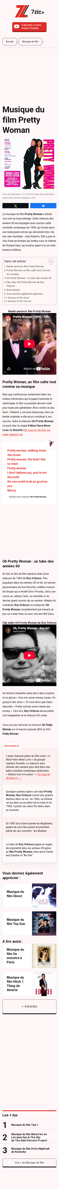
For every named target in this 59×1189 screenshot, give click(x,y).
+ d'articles (29, 1006)
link (29, 895)
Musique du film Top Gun (19, 301)
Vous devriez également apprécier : (25, 294)
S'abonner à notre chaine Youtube (31, 26)
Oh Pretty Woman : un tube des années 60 (29, 278)
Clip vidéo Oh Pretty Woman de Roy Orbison (25, 284)
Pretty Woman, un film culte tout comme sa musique (28, 272)
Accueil (9, 41)
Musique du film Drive (30, 1150)
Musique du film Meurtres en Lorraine (29, 1137)
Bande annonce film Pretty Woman (25, 266)
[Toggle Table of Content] (49, 261)
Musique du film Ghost (18, 297)
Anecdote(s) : (14, 290)
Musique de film (30, 41)
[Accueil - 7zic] (22, 12)
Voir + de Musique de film (29, 1162)
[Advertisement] (29, 70)
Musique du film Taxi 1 (24, 1124)
